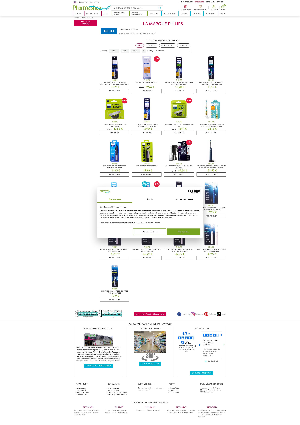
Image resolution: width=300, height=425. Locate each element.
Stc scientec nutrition (180, 411)
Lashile (181, 413)
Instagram (199, 314)
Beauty (78, 14)
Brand (134, 51)
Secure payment (113, 388)
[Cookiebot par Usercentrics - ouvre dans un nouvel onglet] (190, 191)
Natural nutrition (203, 413)
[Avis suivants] (224, 345)
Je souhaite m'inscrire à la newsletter (150, 314)
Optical (184, 14)
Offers (222, 14)
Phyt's (126, 413)
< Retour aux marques (85, 22)
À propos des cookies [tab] (185, 199)
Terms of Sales (175, 388)
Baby (105, 14)
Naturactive (221, 411)
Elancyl (187, 413)
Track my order (82, 390)
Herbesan (212, 411)
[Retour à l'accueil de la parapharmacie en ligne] (92, 8)
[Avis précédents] (199, 345)
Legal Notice (174, 390)
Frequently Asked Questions (117, 394)
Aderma (108, 411)
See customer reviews (202, 373)
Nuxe (116, 413)
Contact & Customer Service (117, 392)
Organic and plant (119, 13)
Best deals (183, 45)
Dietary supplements (137, 13)
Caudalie (83, 411)
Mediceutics (78, 413)
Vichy (83, 415)
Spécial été (199, 2)
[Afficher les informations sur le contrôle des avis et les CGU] (195, 346)
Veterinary (210, 14)
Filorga (76, 411)
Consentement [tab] (115, 199)
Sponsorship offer (83, 392)
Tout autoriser (183, 232)
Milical (170, 413)
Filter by (104, 51)
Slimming (196, 14)
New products (187, 2)
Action (113, 51)
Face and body (92, 14)
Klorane (150, 411)
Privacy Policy (174, 392)
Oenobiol (192, 411)
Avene (90, 411)
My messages (81, 388)
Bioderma (121, 411)
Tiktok (223, 314)
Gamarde (77, 415)
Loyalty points (82, 394)
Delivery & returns (114, 390)
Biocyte (169, 411)
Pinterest (212, 314)
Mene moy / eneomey (91, 413)
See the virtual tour (150, 364)
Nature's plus (209, 415)
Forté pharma (202, 411)
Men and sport (169, 14)
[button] (213, 8)
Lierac (176, 413)
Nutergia (218, 415)
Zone (124, 51)
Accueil (76, 18)
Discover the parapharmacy (98, 366)
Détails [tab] (150, 199)
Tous (139, 45)
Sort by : (150, 51)
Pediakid (157, 411)
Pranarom (201, 417)
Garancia (96, 411)
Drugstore (154, 14)
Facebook (186, 314)
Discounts (151, 45)
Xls (192, 413)
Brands (220, 2)
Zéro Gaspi (210, 2)
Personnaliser (148, 232)
